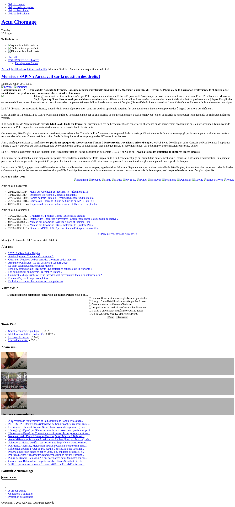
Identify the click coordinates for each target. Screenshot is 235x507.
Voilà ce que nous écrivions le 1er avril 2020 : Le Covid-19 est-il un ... (46, 464)
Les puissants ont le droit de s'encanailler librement (119, 307)
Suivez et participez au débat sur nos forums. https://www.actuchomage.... (48, 442)
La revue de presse (18, 337)
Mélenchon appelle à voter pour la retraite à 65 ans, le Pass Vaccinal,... (46, 448)
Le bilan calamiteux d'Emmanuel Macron (30, 265)
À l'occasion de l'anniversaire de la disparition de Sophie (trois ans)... (45, 420)
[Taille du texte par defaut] (23, 48)
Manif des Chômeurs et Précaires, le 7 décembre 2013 (59, 191)
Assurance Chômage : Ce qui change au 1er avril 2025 (38, 262)
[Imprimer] (20, 86)
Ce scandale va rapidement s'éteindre (111, 304)
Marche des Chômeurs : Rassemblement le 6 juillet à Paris (61, 225)
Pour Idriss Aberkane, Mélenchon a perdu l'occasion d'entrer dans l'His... (47, 445)
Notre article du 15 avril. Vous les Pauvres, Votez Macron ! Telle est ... (46, 436)
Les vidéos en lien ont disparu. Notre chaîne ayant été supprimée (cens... (47, 427)
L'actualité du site (18, 340)
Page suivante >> (128, 233)
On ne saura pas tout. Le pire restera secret (114, 313)
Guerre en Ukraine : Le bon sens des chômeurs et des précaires (42, 259)
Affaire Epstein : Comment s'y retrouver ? (31, 256)
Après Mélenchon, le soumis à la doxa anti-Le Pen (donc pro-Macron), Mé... (49, 439)
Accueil (5, 69)
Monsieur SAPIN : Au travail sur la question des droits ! (50, 76)
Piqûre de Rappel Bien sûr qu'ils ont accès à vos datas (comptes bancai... (47, 457)
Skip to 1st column (18, 10)
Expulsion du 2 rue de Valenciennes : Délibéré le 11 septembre (64, 204)
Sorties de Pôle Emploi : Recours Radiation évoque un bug (62, 197)
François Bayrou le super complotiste (28, 278)
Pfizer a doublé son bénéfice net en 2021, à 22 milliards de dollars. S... (46, 451)
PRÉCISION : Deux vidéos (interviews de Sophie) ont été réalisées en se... (49, 423)
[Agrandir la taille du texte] (23, 45)
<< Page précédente (108, 233)
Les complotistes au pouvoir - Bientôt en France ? (35, 271)
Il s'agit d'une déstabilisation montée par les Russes (119, 301)
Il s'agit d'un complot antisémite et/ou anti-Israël (117, 310)
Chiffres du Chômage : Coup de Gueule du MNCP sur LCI (62, 200)
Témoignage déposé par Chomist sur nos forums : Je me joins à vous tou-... (49, 433)
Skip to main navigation (21, 7)
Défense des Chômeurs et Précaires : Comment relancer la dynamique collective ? (74, 218)
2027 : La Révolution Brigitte (24, 253)
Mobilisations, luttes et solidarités (29, 69)
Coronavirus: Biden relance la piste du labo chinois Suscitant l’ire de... (46, 461)
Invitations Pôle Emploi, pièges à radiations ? (54, 194)
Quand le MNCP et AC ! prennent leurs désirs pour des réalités (64, 228)
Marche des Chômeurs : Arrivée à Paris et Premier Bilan (60, 221)
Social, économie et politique (24, 331)
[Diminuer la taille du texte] (23, 51)
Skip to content (16, 4)
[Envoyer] (7, 86)
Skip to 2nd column (19, 13)
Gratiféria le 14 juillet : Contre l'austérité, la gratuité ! (58, 215)
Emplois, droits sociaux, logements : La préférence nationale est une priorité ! (50, 268)
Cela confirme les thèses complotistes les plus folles (119, 298)
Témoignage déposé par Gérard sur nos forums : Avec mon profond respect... (50, 430)
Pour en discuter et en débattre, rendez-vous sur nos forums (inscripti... (46, 454)
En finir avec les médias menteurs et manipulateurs (35, 281)
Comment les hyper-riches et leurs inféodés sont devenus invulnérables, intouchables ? (55, 275)
